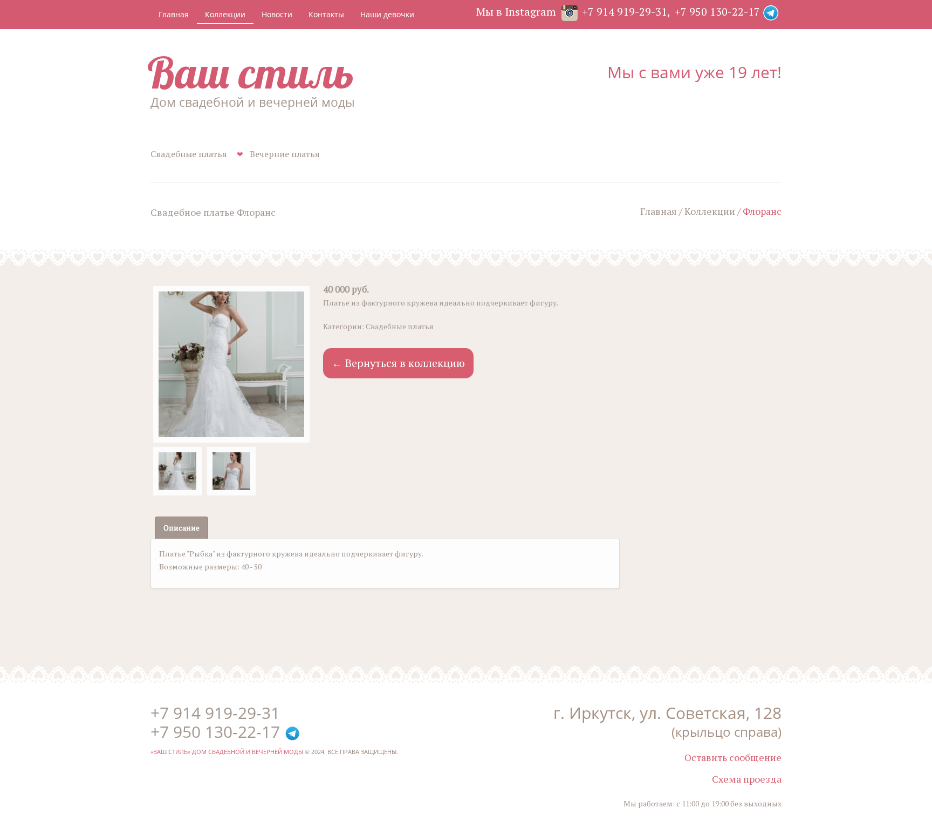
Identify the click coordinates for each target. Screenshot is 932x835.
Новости (277, 14)
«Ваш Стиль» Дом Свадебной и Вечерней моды (226, 752)
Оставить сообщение (733, 757)
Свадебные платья (188, 154)
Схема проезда (747, 778)
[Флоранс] (231, 364)
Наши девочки (387, 14)
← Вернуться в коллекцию (398, 363)
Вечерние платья (285, 154)
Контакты (326, 14)
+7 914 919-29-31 (624, 11)
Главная (174, 14)
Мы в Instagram (516, 11)
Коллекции (225, 14)
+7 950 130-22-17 (717, 11)
